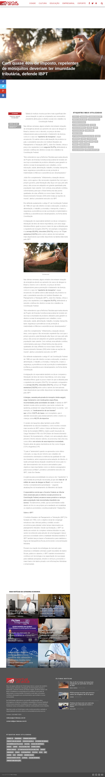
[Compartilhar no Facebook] (3, 82)
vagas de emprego (79, 127)
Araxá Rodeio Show (79, 147)
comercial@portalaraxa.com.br (16, 721)
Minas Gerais (77, 133)
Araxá (89, 127)
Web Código (14, 774)
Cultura (43, 3)
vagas (98, 136)
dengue (11, 123)
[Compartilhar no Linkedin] (3, 95)
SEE (86, 141)
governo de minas (79, 122)
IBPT (16, 123)
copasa (90, 147)
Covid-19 (76, 116)
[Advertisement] (55, 95)
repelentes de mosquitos (13, 127)
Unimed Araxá (84, 144)
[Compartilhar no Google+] (3, 91)
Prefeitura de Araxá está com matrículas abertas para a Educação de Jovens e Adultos (82, 704)
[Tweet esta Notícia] (3, 86)
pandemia (84, 116)
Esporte (82, 3)
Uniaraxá (76, 139)
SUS (96, 141)
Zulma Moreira (78, 150)
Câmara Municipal (95, 116)
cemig (83, 139)
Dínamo (75, 144)
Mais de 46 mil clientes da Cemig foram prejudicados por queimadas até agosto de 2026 (81, 683)
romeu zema (89, 130)
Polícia (75, 141)
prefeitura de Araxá (80, 119)
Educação (54, 3)
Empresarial (68, 3)
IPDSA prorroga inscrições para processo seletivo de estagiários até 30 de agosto (82, 693)
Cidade (32, 3)
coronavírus (91, 139)
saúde (91, 141)
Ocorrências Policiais (80, 125)
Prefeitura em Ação (92, 150)
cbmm (95, 127)
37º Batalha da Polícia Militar (83, 136)
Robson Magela (94, 119)
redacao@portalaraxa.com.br (15, 718)
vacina (92, 125)
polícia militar (78, 130)
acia (81, 141)
